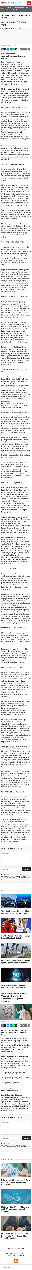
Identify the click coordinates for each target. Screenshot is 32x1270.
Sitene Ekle (20, 1255)
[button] (23, 49)
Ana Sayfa (6, 15)
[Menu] (28, 3)
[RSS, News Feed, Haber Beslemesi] (16, 1261)
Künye (16, 1253)
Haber (13, 15)
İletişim (22, 1253)
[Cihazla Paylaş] (16, 49)
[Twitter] (5, 49)
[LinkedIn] (11, 49)
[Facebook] (2, 49)
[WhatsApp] (13, 49)
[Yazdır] (21, 49)
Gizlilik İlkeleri (11, 1255)
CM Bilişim (7, 1267)
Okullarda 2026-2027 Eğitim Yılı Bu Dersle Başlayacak (18, 9)
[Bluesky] (8, 49)
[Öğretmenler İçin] (11, 3)
